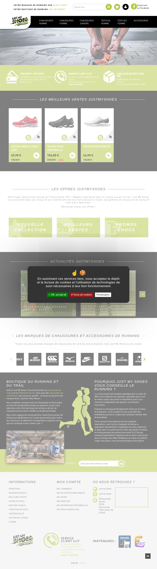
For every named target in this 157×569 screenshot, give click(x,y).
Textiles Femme (122, 22)
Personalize (102, 294)
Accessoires (141, 20)
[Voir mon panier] (117, 8)
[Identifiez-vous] (125, 7)
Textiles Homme (105, 22)
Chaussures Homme (46, 22)
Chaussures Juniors (87, 22)
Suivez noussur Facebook (143, 6)
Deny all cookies (82, 294)
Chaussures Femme (66, 22)
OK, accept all (58, 294)
